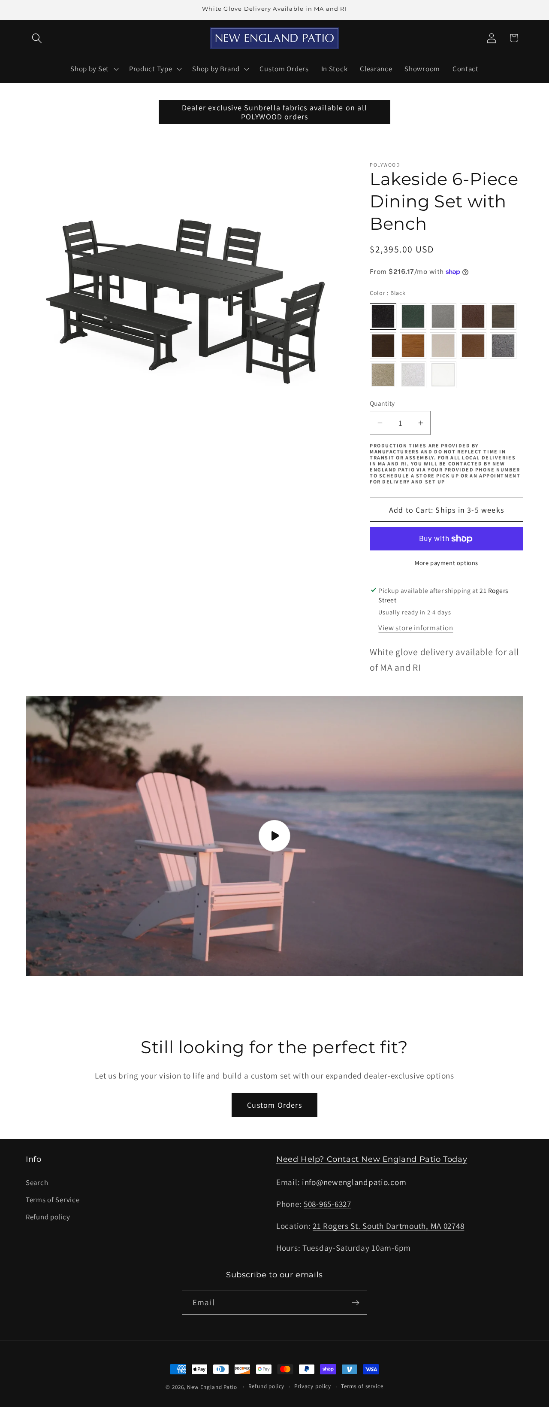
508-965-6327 (327, 1203)
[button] (37, 38)
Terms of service (362, 1386)
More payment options (446, 563)
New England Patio (212, 1387)
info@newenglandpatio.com (354, 1182)
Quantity (382, 403)
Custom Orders (274, 1105)
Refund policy (48, 1217)
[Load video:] (274, 836)
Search (37, 1182)
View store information (415, 627)
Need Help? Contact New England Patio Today (371, 1159)
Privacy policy (312, 1386)
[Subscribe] (355, 1303)
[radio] (383, 316)
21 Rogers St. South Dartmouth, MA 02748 (388, 1225)
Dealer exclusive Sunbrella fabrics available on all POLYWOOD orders (274, 112)
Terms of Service (53, 1199)
